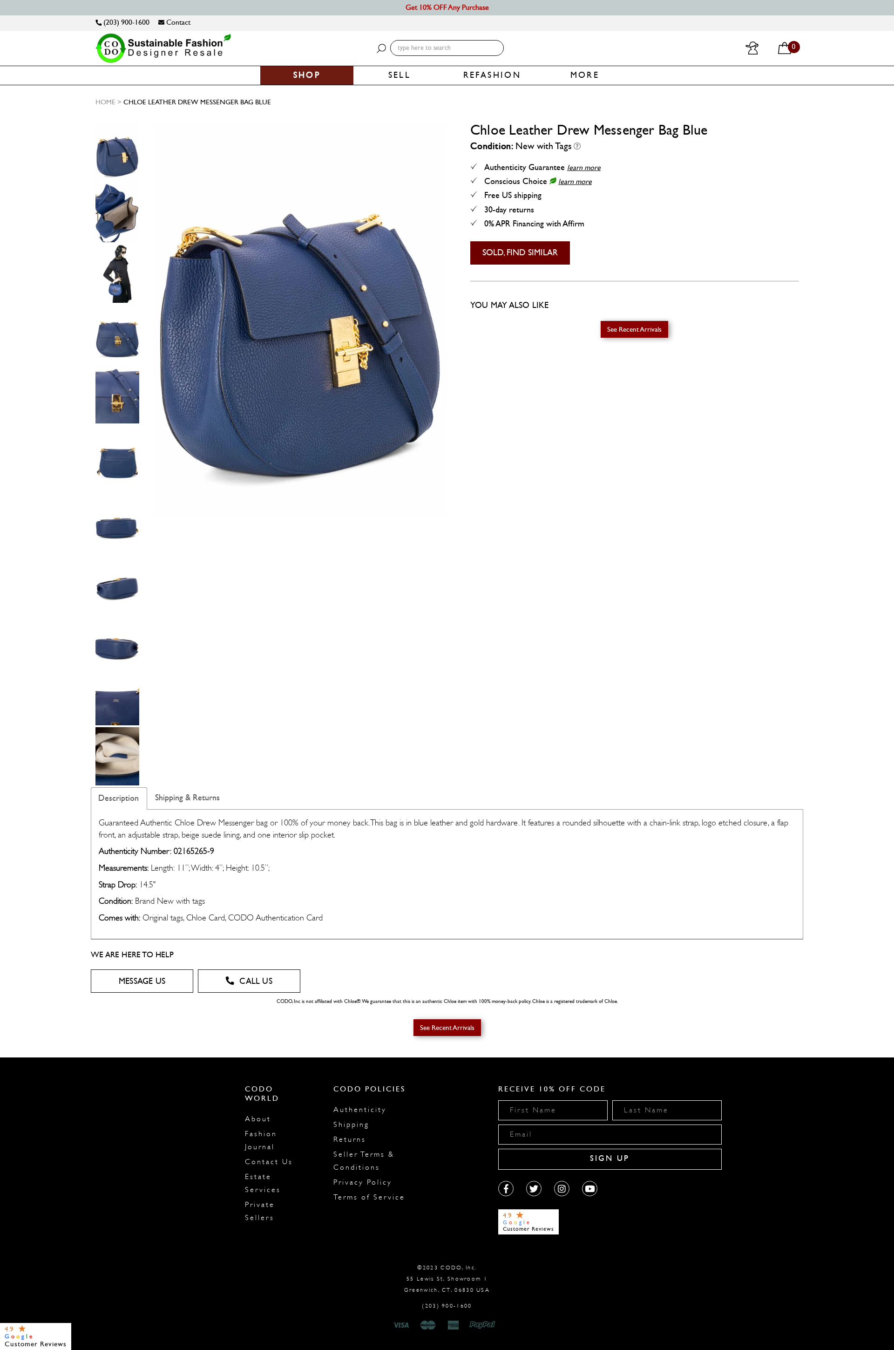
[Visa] (402, 1325)
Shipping (351, 1124)
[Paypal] (484, 1325)
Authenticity (359, 1109)
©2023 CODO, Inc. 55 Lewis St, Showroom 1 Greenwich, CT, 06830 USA (447, 1278)
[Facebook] (506, 1188)
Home (105, 102)
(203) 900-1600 (125, 22)
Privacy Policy (362, 1182)
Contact (177, 22)
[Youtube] (589, 1188)
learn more (584, 167)
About (258, 1119)
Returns (349, 1139)
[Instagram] (561, 1188)
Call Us (255, 981)
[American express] (454, 1325)
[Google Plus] (534, 1188)
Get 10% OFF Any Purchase (447, 7)
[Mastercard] (427, 1325)
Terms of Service (369, 1197)
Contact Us (269, 1162)
